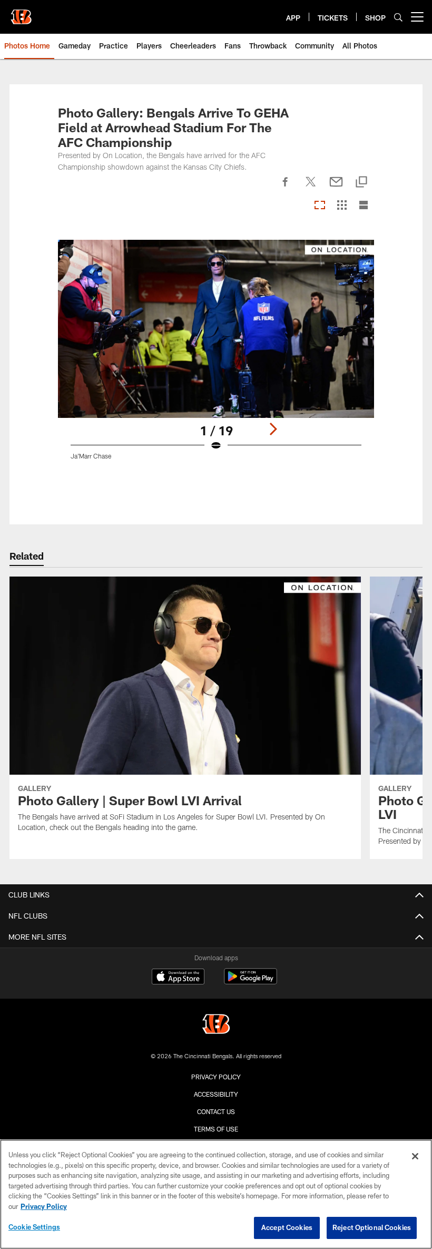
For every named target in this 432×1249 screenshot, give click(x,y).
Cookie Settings (34, 1227)
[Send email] (336, 187)
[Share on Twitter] (310, 187)
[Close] (415, 1156)
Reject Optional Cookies (371, 1227)
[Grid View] (341, 205)
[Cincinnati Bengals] (216, 1025)
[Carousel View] (319, 205)
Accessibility (216, 1094)
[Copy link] (361, 182)
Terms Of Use (216, 1129)
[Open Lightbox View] (216, 356)
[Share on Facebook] (285, 187)
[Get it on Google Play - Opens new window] (250, 981)
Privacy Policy (216, 1076)
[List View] (363, 205)
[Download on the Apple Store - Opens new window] (178, 978)
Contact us (216, 1111)
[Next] (273, 429)
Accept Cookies (286, 1227)
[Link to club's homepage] (21, 12)
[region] (216, 1194)
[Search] (398, 17)
